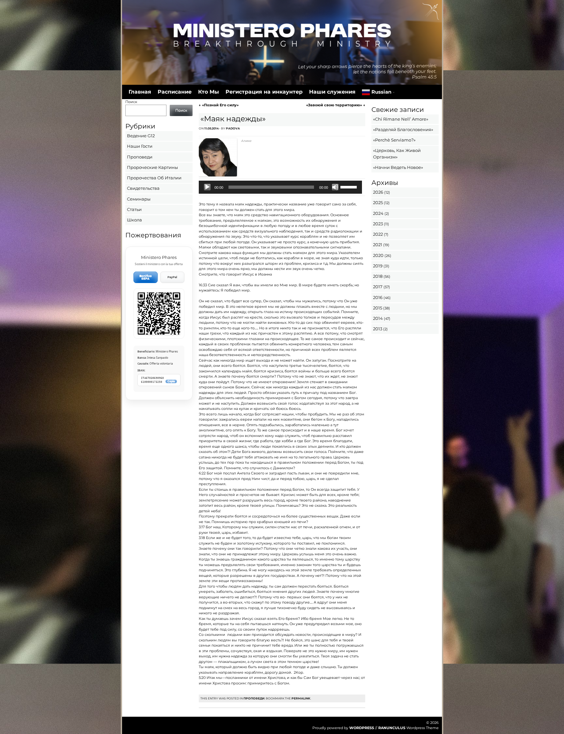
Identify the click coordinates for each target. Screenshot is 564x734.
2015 (377, 307)
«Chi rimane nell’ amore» (400, 119)
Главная (140, 92)
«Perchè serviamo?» (394, 139)
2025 (378, 202)
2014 (378, 318)
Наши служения (332, 92)
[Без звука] (335, 187)
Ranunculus (391, 728)
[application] (280, 187)
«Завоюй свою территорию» (335, 105)
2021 (377, 244)
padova (233, 128)
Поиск (131, 101)
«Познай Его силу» (219, 105)
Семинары (138, 199)
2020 (378, 255)
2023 (378, 223)
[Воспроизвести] (207, 187)
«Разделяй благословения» (403, 129)
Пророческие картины (152, 167)
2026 (378, 192)
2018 (378, 276)
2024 (378, 213)
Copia (171, 381)
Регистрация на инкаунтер (264, 92)
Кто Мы (208, 92)
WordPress (361, 728)
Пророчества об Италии (154, 177)
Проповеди (253, 698)
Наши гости (139, 146)
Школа (134, 219)
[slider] (349, 186)
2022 (378, 234)
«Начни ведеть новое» (398, 167)
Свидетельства (143, 188)
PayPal (172, 277)
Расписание (175, 92)
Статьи (134, 209)
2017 (378, 286)
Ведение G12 (141, 135)
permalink (300, 698)
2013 (377, 328)
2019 (378, 265)
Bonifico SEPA (145, 277)
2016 (378, 297)
